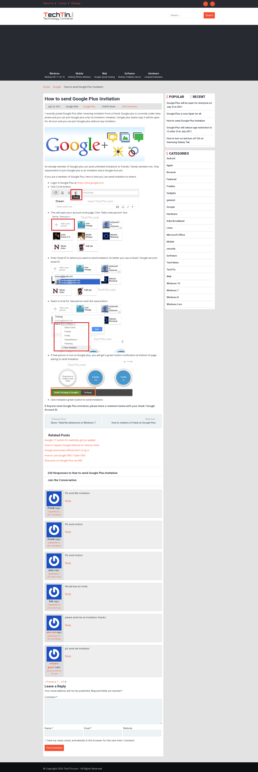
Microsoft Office (176, 234)
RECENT (199, 96)
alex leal (51, 632)
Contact (62, 3)
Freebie (171, 186)
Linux (169, 227)
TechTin (171, 269)
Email (88, 728)
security (171, 248)
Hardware (153, 75)
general (171, 200)
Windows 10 (173, 283)
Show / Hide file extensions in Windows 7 (73, 422)
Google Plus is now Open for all (184, 113)
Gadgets (171, 193)
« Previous (50, 681)
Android (171, 158)
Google (69, 106)
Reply (68, 501)
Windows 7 (173, 290)
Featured (171, 179)
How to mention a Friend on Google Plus (134, 422)
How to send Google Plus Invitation (186, 120)
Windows (54, 75)
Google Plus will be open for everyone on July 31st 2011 (189, 105)
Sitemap (75, 3)
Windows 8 (173, 297)
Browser (171, 172)
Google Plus (89, 106)
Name (49, 728)
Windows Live (174, 304)
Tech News (173, 262)
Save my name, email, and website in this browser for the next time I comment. (91, 740)
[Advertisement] (129, 47)
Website (127, 728)
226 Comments (129, 106)
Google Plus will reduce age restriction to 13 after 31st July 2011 (189, 129)
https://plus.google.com (90, 182)
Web (104, 75)
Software (129, 75)
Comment (51, 697)
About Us (48, 3)
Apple (170, 165)
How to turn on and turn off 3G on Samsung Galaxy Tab (185, 140)
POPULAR (176, 96)
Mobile (79, 75)
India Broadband (175, 221)
